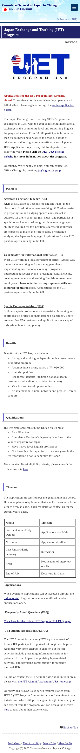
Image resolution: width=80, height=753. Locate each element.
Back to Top (70, 727)
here (25, 469)
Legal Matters (14, 743)
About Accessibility (32, 743)
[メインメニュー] (74, 7)
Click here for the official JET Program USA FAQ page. (37, 621)
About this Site (65, 743)
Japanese (68, 19)
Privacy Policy (49, 743)
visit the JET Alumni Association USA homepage (41, 681)
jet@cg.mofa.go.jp (49, 170)
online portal (11, 598)
